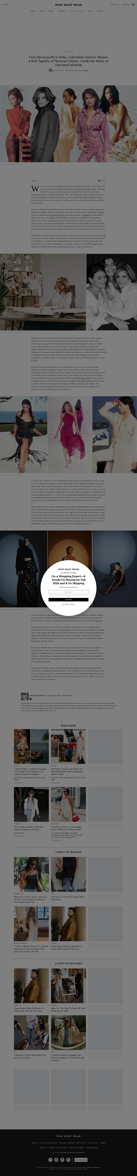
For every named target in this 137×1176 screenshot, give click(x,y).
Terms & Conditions (71, 595)
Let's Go (68, 599)
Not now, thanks (68, 604)
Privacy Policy (80, 595)
